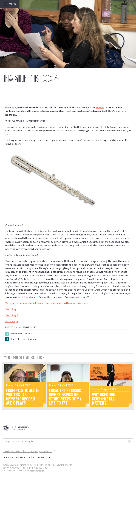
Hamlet (100, 107)
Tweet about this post (21, 333)
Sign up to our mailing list (20, 441)
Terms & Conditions (16, 457)
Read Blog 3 (11, 321)
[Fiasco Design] (37, 470)
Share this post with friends (22, 339)
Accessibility (41, 457)
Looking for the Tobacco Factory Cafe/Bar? (27, 451)
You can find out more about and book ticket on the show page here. (46, 303)
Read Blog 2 (11, 315)
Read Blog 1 (11, 309)
